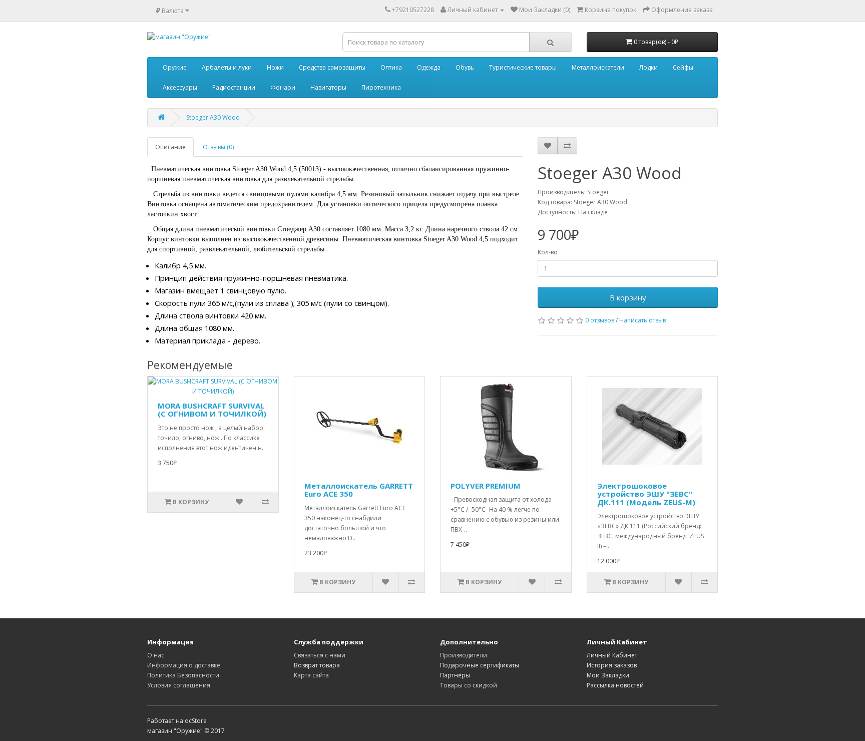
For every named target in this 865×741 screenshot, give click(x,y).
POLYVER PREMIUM (486, 486)
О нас (155, 655)
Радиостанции (233, 87)
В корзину (628, 297)
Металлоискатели (598, 67)
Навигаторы (328, 87)
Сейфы (683, 67)
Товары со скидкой (468, 685)
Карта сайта (311, 675)
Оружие (175, 67)
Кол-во (548, 252)
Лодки (648, 67)
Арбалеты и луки (227, 67)
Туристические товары (523, 67)
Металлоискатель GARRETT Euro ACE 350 (358, 490)
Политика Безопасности (183, 675)
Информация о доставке (183, 665)
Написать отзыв (642, 320)
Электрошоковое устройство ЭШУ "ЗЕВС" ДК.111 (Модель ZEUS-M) (646, 494)
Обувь (465, 67)
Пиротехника (381, 87)
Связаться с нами (319, 655)
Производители (463, 655)
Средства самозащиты (332, 67)
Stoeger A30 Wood (213, 117)
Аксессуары (180, 87)
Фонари (282, 87)
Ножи (275, 67)
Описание (170, 147)
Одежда (429, 67)
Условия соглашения (178, 685)
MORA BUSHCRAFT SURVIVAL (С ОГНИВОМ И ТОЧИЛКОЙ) (212, 410)
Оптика (391, 67)
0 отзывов (599, 320)
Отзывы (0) (218, 147)
